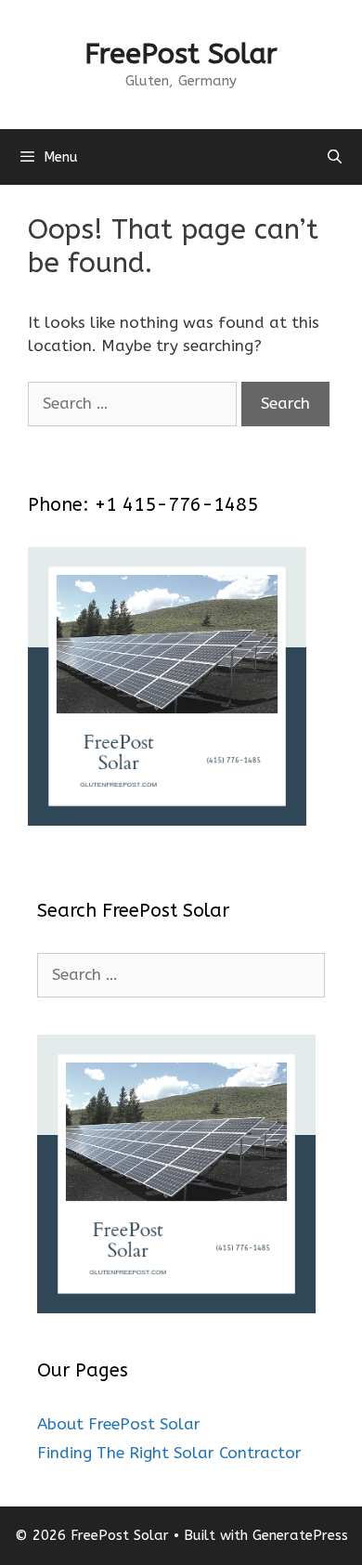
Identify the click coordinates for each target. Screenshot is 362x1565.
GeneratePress (300, 1535)
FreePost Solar (181, 54)
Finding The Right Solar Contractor (169, 1452)
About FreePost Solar (118, 1424)
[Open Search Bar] (334, 157)
